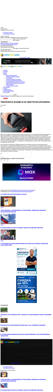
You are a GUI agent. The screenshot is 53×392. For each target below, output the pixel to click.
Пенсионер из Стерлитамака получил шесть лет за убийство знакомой (23, 325)
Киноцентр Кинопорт (11, 75)
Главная (5, 70)
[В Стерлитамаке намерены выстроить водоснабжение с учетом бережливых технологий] (4, 331)
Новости (5, 71)
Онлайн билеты (7, 89)
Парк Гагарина (9, 84)
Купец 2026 (6, 92)
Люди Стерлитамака (8, 91)
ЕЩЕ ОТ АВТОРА (22, 194)
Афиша (5, 74)
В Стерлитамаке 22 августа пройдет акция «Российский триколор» (22, 227)
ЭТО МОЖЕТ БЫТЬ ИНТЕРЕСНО (9, 194)
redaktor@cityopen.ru (15, 363)
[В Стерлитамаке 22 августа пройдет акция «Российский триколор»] (8, 223)
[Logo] (6, 67)
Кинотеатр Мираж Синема (13, 76)
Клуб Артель (9, 78)
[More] (43, 108)
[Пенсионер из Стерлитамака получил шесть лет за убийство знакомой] (4, 322)
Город (2, 207)
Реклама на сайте (7, 32)
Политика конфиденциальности (9, 44)
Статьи (5, 72)
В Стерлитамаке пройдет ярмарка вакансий (21, 191)
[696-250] (26, 180)
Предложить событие (9, 34)
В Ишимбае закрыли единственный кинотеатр (23, 190)
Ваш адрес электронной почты (21, 48)
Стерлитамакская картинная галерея (15, 82)
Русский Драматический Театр (14, 80)
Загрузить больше (5, 338)
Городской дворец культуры (13, 79)
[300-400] (26, 274)
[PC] (26, 64)
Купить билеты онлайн (12, 85)
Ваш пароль (16, 40)
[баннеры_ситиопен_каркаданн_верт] (26, 302)
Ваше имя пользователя (19, 39)
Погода (5, 88)
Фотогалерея (6, 87)
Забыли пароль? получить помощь (9, 43)
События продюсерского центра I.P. (15, 83)
